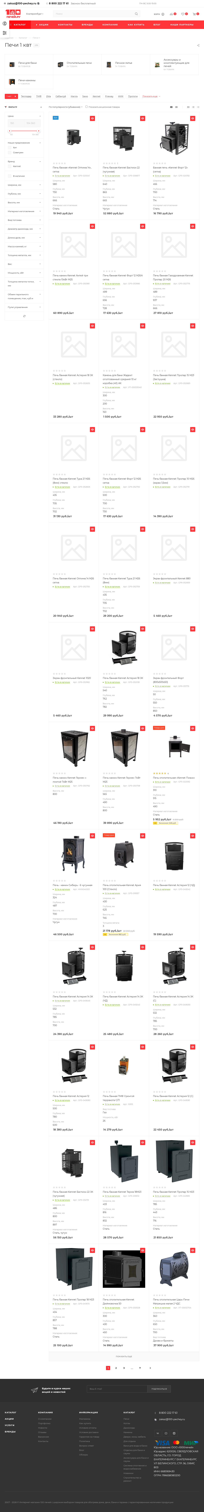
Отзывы (42, 1432)
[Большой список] (176, 107)
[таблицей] (198, 107)
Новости (42, 1427)
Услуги (10, 1425)
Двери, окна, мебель (135, 1436)
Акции (9, 1419)
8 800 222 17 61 (59, 3)
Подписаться (159, 1389)
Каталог (10, 1412)
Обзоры (83, 1454)
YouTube (166, 1433)
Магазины (84, 1419)
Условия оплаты (87, 1427)
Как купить (85, 1423)
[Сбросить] (24, 316)
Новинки (128, 1473)
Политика (84, 1441)
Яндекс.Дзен (174, 1433)
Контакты (43, 1441)
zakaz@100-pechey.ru (21, 3)
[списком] (193, 107)
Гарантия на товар (89, 1436)
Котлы (127, 1423)
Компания (45, 1412)
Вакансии (43, 1436)
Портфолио (44, 1423)
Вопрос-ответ (86, 1445)
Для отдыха (130, 1441)
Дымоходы (129, 1427)
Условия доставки (88, 1432)
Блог (81, 1450)
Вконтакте (157, 1433)
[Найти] (136, 13)
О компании (44, 1419)
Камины (128, 1432)
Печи (126, 1419)
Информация (88, 1412)
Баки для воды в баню (135, 1445)
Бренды (10, 1431)
